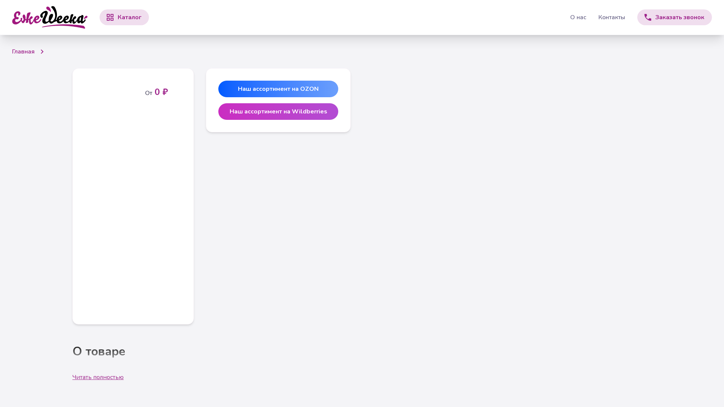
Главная (23, 51)
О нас (578, 17)
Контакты (611, 17)
